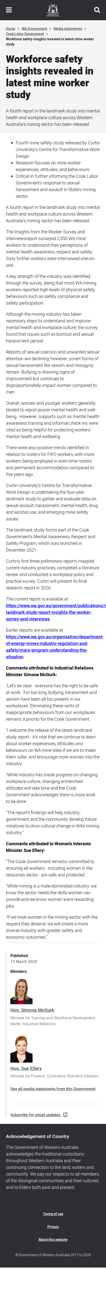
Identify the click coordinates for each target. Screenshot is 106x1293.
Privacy (53, 1226)
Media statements (67, 28)
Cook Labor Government (25, 34)
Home (10, 28)
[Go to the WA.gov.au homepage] (53, 10)
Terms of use (53, 1214)
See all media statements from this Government (52, 1089)
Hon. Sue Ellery (26, 1068)
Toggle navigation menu (9, 10)
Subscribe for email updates (35, 1115)
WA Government (34, 28)
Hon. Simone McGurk (32, 1010)
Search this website (97, 10)
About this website (53, 1239)
